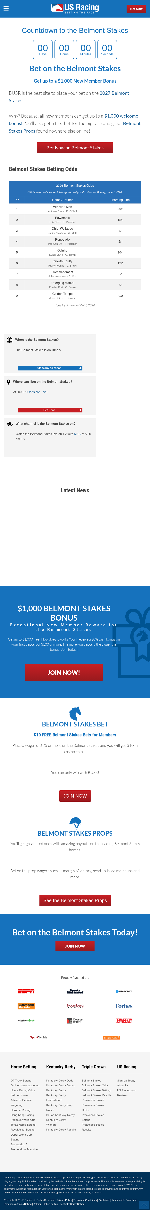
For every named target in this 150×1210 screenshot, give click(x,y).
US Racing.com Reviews (126, 1093)
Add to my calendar (49, 367)
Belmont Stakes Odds (95, 1085)
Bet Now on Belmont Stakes (75, 147)
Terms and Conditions (85, 1200)
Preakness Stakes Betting (93, 1117)
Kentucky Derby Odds (59, 1080)
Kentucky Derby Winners (56, 1122)
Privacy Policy (64, 1200)
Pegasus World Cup (23, 1119)
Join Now (75, 946)
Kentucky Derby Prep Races (59, 1108)
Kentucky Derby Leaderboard (56, 1098)
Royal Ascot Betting (23, 1129)
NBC (77, 434)
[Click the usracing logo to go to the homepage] (75, 9)
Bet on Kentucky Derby (60, 1114)
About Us (123, 1085)
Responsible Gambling (124, 1200)
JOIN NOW (75, 796)
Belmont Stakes (91, 1080)
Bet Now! (49, 410)
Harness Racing (20, 1110)
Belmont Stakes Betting (96, 1090)
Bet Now (136, 9)
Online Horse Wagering (25, 1085)
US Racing (26, 1200)
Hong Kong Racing (22, 1114)
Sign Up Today (126, 1080)
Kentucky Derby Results (61, 1129)
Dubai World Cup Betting (21, 1137)
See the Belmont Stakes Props (75, 900)
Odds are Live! (37, 392)
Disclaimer (104, 1200)
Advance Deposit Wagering (21, 1102)
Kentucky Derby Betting (60, 1085)
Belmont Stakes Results (96, 1095)
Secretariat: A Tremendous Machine (24, 1147)
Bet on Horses (19, 1095)
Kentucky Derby (56, 1090)
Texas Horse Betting (23, 1124)
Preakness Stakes (93, 1100)
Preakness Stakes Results (93, 1127)
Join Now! (64, 672)
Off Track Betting (21, 1080)
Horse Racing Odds (23, 1090)
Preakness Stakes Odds (93, 1108)
